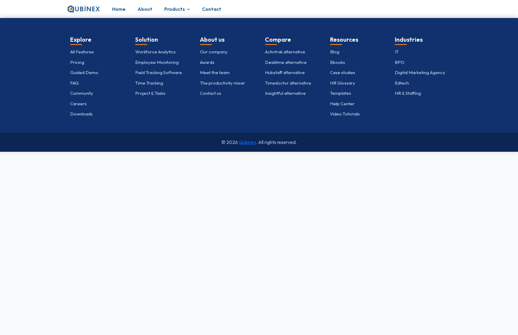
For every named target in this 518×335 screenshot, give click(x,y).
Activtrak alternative (285, 52)
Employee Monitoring (157, 62)
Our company (214, 52)
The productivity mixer (222, 83)
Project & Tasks (150, 93)
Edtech (402, 83)
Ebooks (337, 62)
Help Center (342, 103)
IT (397, 52)
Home (119, 9)
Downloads (81, 114)
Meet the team (215, 72)
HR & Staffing (408, 93)
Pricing (77, 62)
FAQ (74, 83)
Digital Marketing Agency (420, 72)
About (145, 9)
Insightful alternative (285, 93)
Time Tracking (149, 83)
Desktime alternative (286, 62)
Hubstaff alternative (285, 72)
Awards (207, 62)
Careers (78, 103)
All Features (82, 52)
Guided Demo (84, 72)
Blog (334, 52)
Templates (340, 93)
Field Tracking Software (158, 72)
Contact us (210, 93)
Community (81, 93)
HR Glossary (342, 83)
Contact (211, 9)
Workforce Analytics (155, 52)
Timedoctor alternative (288, 83)
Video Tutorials (345, 114)
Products (174, 9)
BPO (399, 62)
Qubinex (247, 142)
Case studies (342, 72)
